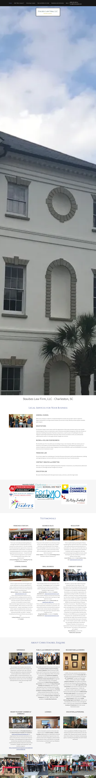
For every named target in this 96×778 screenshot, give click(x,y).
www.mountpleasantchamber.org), (20, 734)
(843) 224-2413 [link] (73, 2)
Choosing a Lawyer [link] (30, 3)
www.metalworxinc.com (21, 593)
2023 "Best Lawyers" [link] (19, 3)
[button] (68, 3)
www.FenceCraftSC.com (48, 602)
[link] (48, 12)
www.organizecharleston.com (52, 593)
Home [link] (10, 3)
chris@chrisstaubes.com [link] (76, 4)
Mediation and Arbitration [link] (57, 3)
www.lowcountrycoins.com (76, 559)
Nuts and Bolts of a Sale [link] (43, 3)
